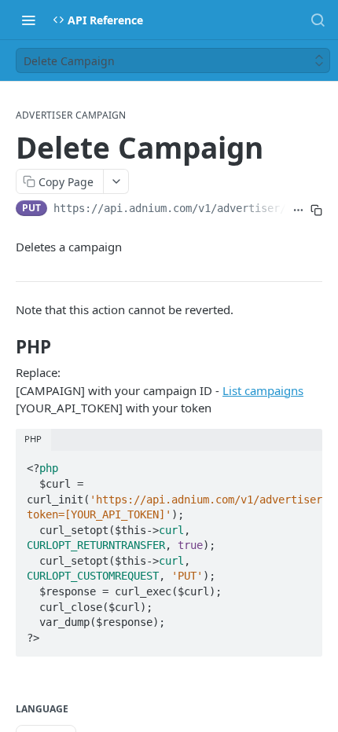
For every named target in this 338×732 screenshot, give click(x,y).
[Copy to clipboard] (316, 209)
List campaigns (262, 390)
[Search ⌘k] (317, 19)
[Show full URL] (298, 209)
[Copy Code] (303, 464)
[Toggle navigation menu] (28, 19)
